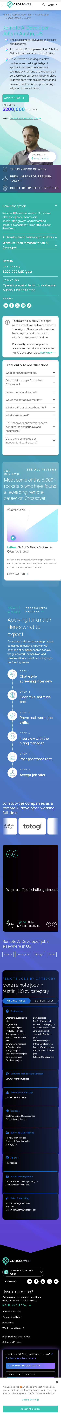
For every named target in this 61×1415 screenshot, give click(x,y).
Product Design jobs (14, 1031)
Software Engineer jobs (16, 1044)
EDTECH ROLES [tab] (44, 1000)
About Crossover (11, 1311)
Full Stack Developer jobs (44, 1027)
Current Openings (22, 14)
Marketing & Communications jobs (21, 1209)
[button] (29, 206)
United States (13, 17)
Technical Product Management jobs (22, 1181)
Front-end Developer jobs (44, 1024)
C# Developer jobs (14, 1057)
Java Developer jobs (41, 1031)
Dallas (52, 954)
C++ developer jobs (14, 1060)
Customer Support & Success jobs (20, 1116)
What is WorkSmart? (13, 1328)
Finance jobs (11, 1162)
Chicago (39, 954)
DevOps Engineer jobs (42, 1021)
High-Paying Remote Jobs (16, 1336)
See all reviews (42, 469)
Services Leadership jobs (16, 1119)
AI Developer (42, 14)
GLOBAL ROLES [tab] (16, 1000)
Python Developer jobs (43, 1044)
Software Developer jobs (43, 1057)
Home (5, 14)
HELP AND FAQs (15, 1305)
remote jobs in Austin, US (24, 118)
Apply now (46, 352)
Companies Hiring (11, 1317)
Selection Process (12, 1342)
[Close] (57, 1382)
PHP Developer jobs (41, 1040)
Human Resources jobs (16, 1137)
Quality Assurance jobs (16, 1034)
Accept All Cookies (30, 1408)
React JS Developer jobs (43, 1047)
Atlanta (8, 954)
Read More (8, 228)
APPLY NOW (13, 98)
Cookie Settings (30, 1399)
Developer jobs (39, 1017)
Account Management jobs (18, 1203)
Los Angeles (23, 954)
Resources (8, 1322)
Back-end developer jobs (16, 1053)
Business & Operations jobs (17, 1141)
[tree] (30, 386)
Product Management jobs (17, 1184)
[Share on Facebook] (11, 305)
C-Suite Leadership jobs (16, 1097)
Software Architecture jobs (17, 1078)
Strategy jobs (11, 1144)
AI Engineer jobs (13, 1050)
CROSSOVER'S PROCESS (36, 610)
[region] (30, 1396)
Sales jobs (10, 1206)
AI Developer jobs (13, 1047)
